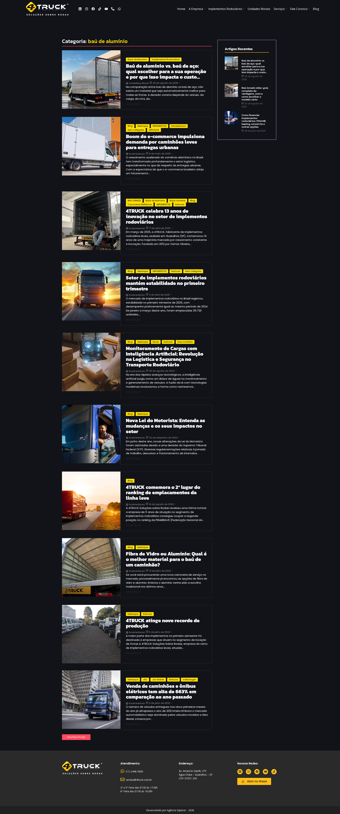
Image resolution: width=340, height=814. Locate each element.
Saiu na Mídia (185, 341)
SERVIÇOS (154, 129)
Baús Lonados (177, 200)
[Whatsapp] (119, 9)
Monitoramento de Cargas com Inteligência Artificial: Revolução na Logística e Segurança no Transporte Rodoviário (164, 356)
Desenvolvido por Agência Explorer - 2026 (170, 810)
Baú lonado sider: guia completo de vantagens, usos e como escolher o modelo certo (255, 93)
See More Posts (76, 737)
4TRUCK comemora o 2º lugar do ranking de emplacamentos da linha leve (163, 492)
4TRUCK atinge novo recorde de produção (163, 623)
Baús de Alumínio (137, 59)
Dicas (156, 341)
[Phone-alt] (113, 9)
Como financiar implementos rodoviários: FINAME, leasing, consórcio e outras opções (254, 121)
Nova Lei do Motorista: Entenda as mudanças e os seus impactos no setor (165, 426)
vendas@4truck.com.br (139, 779)
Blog (130, 125)
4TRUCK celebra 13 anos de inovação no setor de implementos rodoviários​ (166, 216)
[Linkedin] (80, 9)
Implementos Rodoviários (166, 59)
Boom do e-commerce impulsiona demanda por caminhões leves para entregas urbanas (165, 142)
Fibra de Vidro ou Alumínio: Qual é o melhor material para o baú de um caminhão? (166, 559)
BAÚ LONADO (134, 200)
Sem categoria (136, 129)
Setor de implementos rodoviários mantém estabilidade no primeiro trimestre (166, 283)
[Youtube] (106, 9)
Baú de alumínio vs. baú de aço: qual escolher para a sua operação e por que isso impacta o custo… (166, 71)
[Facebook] (93, 9)
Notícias (179, 204)
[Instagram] (86, 9)
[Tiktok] (100, 9)
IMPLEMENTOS (159, 125)
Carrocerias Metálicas (140, 204)
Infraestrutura (178, 125)
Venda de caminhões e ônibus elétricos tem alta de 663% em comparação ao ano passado (161, 691)
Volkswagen (189, 679)
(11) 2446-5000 (134, 771)
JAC (145, 679)
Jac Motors (158, 679)
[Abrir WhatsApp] (331, 805)
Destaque (142, 125)
